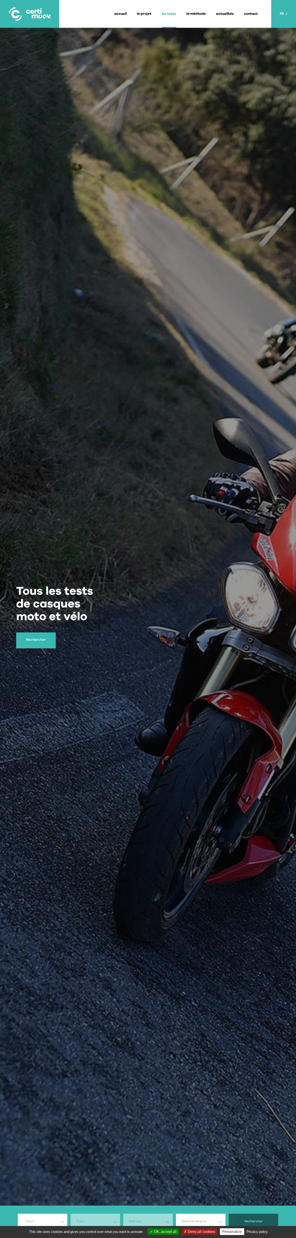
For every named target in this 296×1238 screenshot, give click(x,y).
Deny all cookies (201, 1232)
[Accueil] (29, 14)
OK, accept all (165, 1232)
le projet (144, 14)
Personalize (232, 1232)
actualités (225, 14)
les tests (169, 14)
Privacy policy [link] (257, 1232)
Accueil (120, 14)
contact (251, 14)
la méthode (196, 14)
